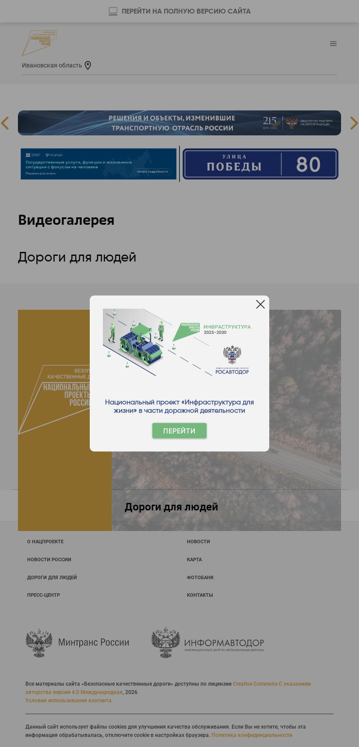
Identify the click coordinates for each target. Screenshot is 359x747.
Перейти (179, 431)
